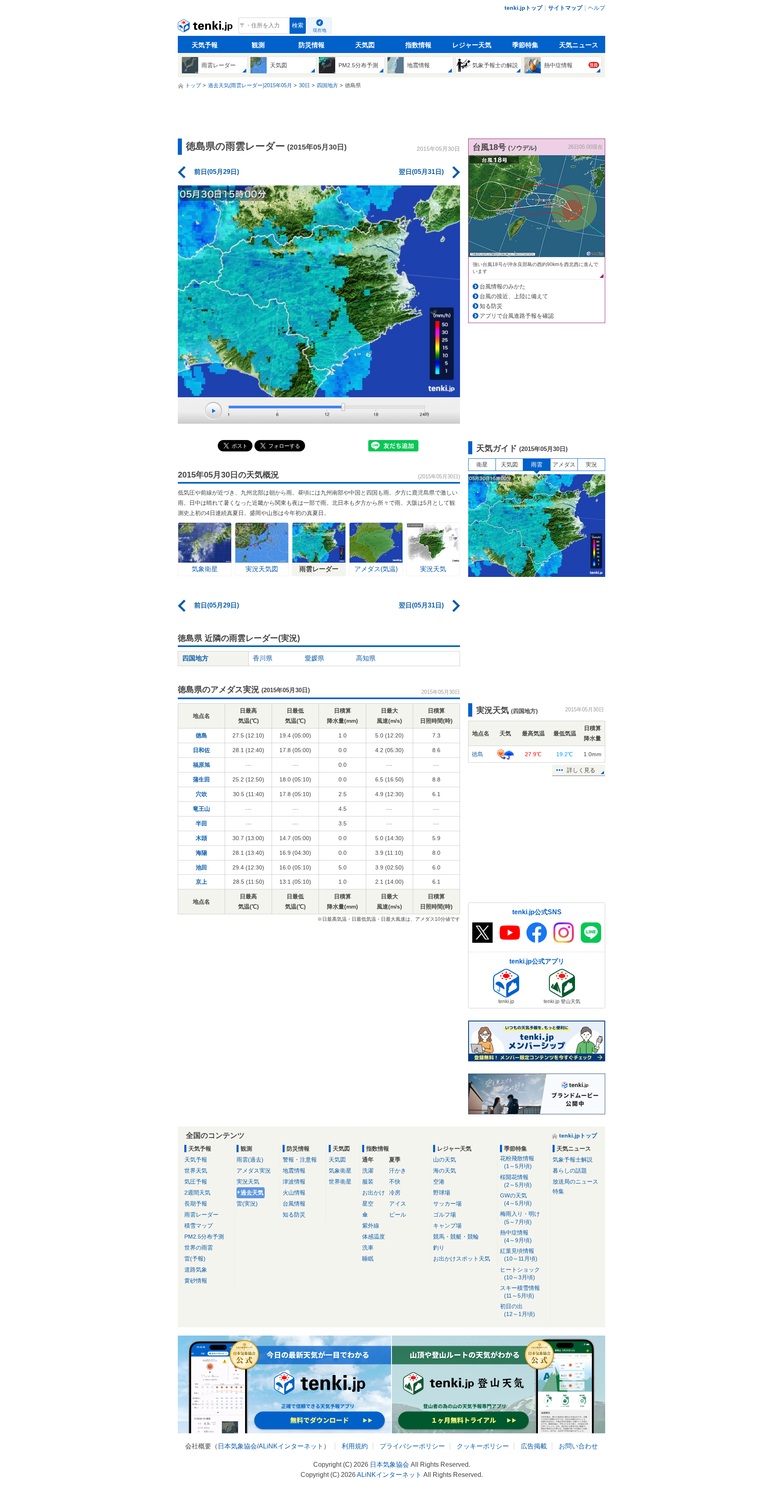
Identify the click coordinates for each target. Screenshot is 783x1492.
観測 (258, 45)
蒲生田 (201, 779)
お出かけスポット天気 (461, 1258)
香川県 (262, 658)
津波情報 (294, 1181)
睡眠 (368, 1258)
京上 (201, 881)
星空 (368, 1203)
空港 (439, 1181)
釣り (439, 1247)
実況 (591, 464)
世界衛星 (340, 1181)
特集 (558, 1191)
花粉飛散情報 (517, 1162)
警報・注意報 (300, 1159)
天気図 (365, 45)
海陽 (201, 852)
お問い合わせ (578, 1446)
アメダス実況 (254, 1170)
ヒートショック (520, 1273)
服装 (368, 1181)
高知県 (366, 658)
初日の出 (517, 1310)
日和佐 (201, 750)
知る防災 (491, 306)
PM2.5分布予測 (204, 1236)
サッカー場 (447, 1203)
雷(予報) (195, 1258)
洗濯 (368, 1170)
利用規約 (355, 1446)
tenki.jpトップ (523, 7)
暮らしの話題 (570, 1170)
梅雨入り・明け (520, 1217)
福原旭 (201, 764)
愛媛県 (314, 658)
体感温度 (373, 1236)
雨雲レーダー (201, 1214)
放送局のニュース (575, 1181)
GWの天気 (516, 1199)
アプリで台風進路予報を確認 (517, 316)
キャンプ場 (447, 1225)
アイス (397, 1203)
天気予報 (205, 45)
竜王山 (201, 808)
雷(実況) (247, 1203)
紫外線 (370, 1225)
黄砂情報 (195, 1280)
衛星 (482, 464)
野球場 (441, 1192)
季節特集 (525, 45)
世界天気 (195, 1170)
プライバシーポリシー (412, 1446)
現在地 (319, 30)
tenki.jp (206, 28)
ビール (397, 1214)
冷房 (394, 1192)
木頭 (201, 838)
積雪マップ (198, 1225)
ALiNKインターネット (291, 1446)
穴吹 (201, 794)
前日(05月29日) (216, 171)
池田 (201, 867)
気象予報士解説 (573, 1159)
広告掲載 (534, 1446)
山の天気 (444, 1159)
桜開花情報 (516, 1181)
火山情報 (294, 1192)
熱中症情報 (516, 1236)
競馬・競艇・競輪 (456, 1236)
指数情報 (418, 45)
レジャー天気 (471, 45)
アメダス (564, 464)
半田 (201, 823)
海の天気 (444, 1170)
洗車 (368, 1247)
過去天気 (252, 1192)
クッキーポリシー (483, 1446)
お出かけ (373, 1192)
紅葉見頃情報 (518, 1255)
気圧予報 (195, 1181)
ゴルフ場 (444, 1214)
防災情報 (312, 45)
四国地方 (195, 658)
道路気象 (195, 1269)
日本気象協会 (237, 1446)
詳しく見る (581, 770)
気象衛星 (340, 1170)
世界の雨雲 (198, 1247)
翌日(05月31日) (421, 171)
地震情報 (294, 1170)
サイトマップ (565, 7)
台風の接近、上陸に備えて (514, 296)
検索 (297, 25)
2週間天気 (197, 1192)
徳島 (201, 735)
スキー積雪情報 (520, 1292)
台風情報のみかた (502, 286)
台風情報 (294, 1203)
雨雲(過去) (250, 1159)
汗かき (397, 1170)
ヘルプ (596, 7)
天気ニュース (578, 45)
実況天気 (248, 1181)
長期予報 (195, 1203)
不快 (394, 1181)
